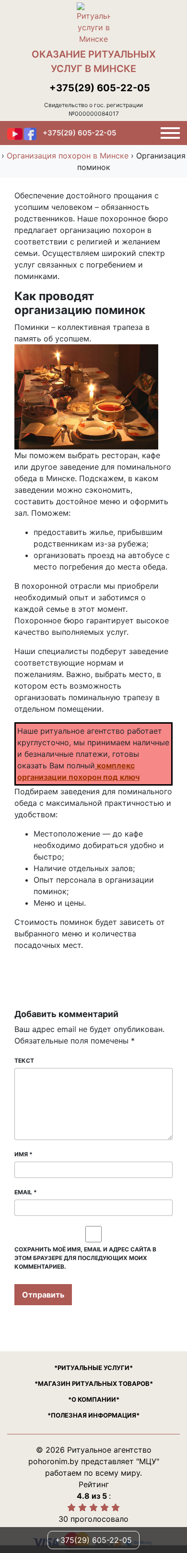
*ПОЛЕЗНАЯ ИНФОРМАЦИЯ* (93, 1415)
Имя (23, 1154)
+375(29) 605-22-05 (99, 88)
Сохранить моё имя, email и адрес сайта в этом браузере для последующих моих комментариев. (85, 1258)
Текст (24, 1060)
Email (25, 1192)
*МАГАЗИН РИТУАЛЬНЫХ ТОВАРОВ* (94, 1383)
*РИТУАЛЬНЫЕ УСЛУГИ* (93, 1367)
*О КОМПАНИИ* (93, 1399)
